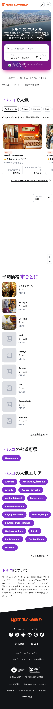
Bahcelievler (37, 498)
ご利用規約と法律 (29, 684)
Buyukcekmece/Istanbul (18, 523)
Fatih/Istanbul (12, 539)
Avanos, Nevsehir (30, 490)
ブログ (18, 653)
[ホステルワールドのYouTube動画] (30, 635)
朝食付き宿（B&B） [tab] (33, 85)
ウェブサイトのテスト (25, 690)
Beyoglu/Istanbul (14, 514)
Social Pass (39, 659)
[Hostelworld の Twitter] (17, 635)
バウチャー (10, 690)
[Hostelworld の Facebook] (11, 635)
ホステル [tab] (5, 85)
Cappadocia (11, 458)
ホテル (35, 653)
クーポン (42, 684)
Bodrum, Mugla (40, 514)
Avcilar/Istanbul (13, 498)
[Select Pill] (42, 4)
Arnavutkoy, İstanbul (34, 481)
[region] (26, 229)
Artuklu (9, 490)
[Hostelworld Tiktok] (42, 635)
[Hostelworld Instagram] (23, 635)
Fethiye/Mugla (36, 539)
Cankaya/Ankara (14, 531)
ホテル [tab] (17, 85)
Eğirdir (34, 531)
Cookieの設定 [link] (26, 697)
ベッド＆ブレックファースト (20, 659)
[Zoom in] (49, 257)
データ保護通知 (13, 684)
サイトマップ (42, 690)
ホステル (8, 152)
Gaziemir (10, 547)
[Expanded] (5, 78)
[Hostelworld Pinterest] (36, 635)
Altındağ (9, 481)
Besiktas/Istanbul (14, 506)
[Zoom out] (49, 261)
